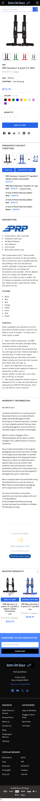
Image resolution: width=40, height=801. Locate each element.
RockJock (6, 766)
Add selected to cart (25, 170)
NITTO (23, 757)
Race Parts (26, 722)
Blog (4, 730)
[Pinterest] (29, 133)
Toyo (4, 762)
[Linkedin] (24, 133)
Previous (31, 571)
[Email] (9, 133)
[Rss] (27, 690)
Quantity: (9, 112)
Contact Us (6, 726)
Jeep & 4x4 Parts (29, 710)
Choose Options (25, 189)
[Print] (14, 133)
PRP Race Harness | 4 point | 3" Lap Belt (30, 605)
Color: (11, 96)
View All (24, 774)
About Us (6, 722)
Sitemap (5, 741)
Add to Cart (10, 599)
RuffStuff (25, 766)
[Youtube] (17, 690)
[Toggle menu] (3, 3)
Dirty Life (5, 774)
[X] (19, 133)
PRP (22, 762)
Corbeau (24, 770)
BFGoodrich (7, 757)
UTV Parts (26, 726)
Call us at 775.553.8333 (20, 684)
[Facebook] (4, 133)
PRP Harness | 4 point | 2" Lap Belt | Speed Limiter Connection (10, 607)
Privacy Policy (7, 717)
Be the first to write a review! (20, 556)
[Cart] (37, 2)
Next (37, 571)
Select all (8, 170)
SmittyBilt (6, 770)
